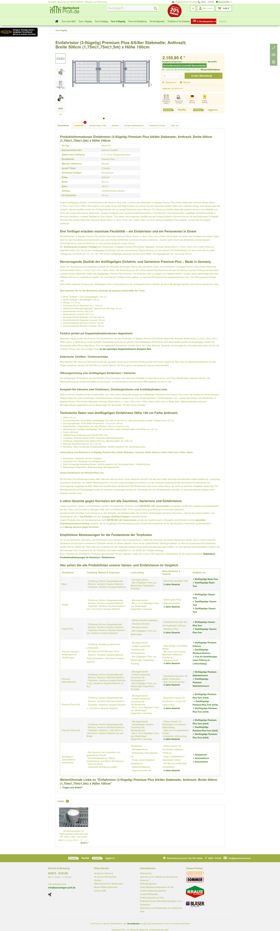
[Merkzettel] (193, 8)
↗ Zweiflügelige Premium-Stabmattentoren (201, 682)
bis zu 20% (212, 61)
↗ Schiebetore (200, 754)
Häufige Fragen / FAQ (98, 125)
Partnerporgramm (148, 883)
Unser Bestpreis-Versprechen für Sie (157, 887)
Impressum (145, 904)
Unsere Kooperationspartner (153, 890)
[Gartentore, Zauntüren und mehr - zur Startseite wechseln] (64, 10)
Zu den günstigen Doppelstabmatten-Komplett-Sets (125, 348)
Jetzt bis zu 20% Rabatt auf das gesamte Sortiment (159, 878)
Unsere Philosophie (149, 894)
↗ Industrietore (200, 761)
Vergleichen (170, 82)
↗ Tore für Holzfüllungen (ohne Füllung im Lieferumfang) (205, 660)
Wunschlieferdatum (210, 69)
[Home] (56, 21)
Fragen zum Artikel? (72, 787)
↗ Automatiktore (201, 758)
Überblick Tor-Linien (157, 125)
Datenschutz (146, 873)
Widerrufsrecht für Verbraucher (108, 883)
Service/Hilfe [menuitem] (224, 1)
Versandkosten (133, 923)
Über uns (174, 125)
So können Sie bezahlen (105, 876)
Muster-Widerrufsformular (106, 887)
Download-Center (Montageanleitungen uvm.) (161, 900)
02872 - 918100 (207, 1)
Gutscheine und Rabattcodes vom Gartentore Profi (161, 909)
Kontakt (97, 880)
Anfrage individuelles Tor (134, 125)
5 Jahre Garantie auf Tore (152, 897)
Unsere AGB (100, 890)
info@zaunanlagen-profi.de (61, 887)
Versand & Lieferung (103, 873)
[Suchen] (155, 8)
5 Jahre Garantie (172, 584)
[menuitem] (133, 8)
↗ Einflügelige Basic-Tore (205, 579)
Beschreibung (63, 125)
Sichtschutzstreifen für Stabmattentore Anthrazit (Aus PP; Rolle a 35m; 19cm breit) (74, 833)
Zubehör (115, 125)
